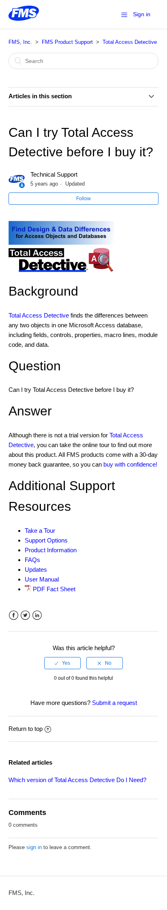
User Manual (42, 579)
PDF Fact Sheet (54, 589)
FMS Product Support (67, 42)
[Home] (24, 18)
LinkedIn (37, 615)
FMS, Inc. (20, 42)
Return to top (26, 728)
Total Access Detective (130, 42)
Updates (36, 569)
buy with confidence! (130, 464)
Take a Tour (40, 530)
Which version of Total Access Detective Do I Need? (77, 779)
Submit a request (114, 702)
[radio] (62, 663)
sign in (34, 847)
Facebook (14, 615)
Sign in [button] (141, 14)
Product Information (51, 550)
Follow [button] (83, 198)
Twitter (25, 615)
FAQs (32, 559)
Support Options (46, 540)
